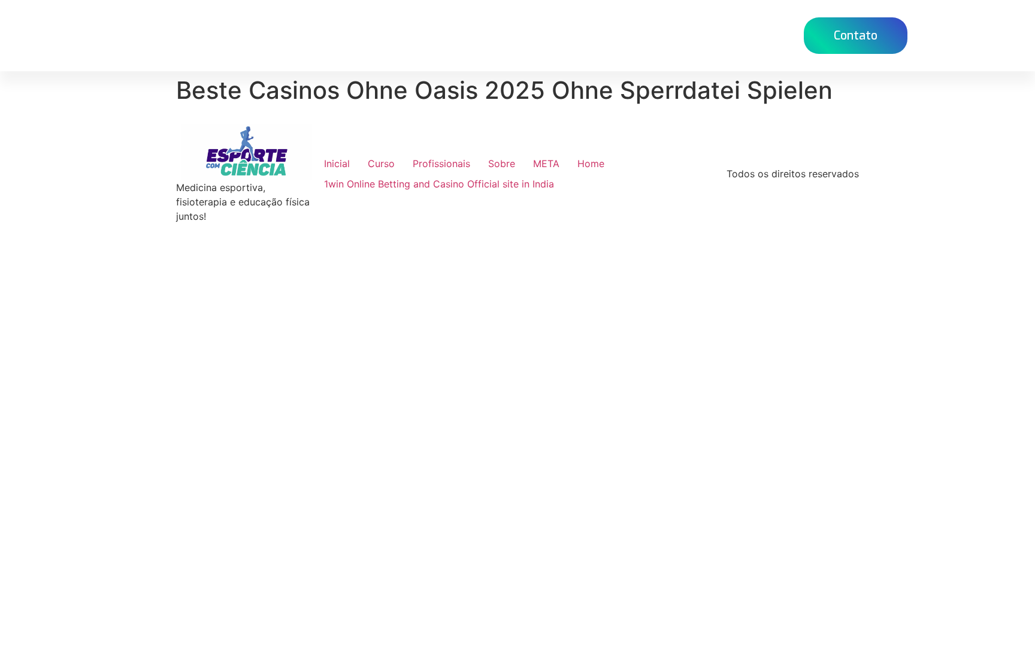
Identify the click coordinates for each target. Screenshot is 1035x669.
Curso (561, 35)
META (546, 163)
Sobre (501, 163)
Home (509, 35)
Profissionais (441, 163)
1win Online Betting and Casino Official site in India (439, 184)
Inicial (337, 163)
